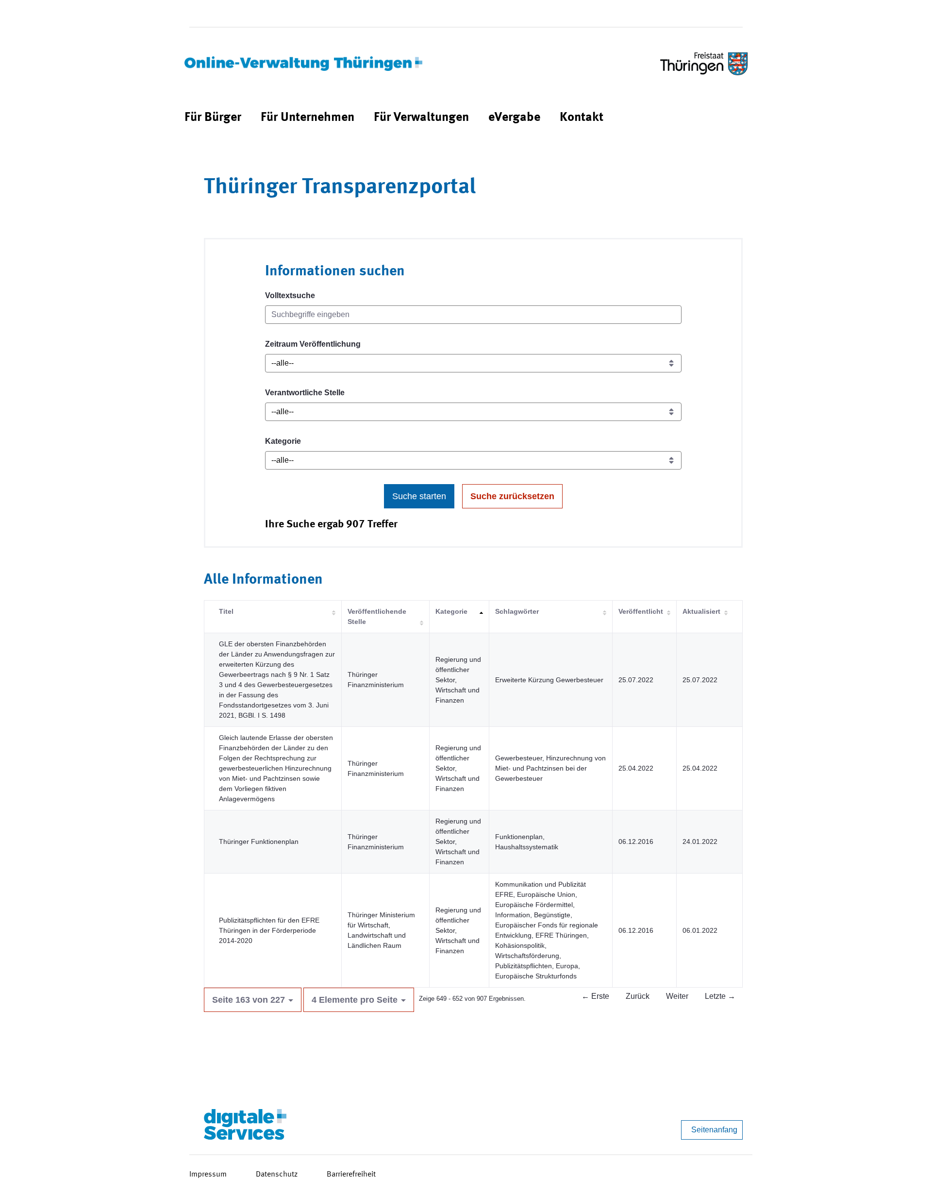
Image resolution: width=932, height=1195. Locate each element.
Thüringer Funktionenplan (259, 841)
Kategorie (283, 441)
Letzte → (720, 996)
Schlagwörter (517, 611)
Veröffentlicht (640, 611)
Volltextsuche (290, 295)
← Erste (595, 996)
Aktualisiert (701, 611)
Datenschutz (277, 1174)
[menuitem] (212, 117)
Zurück (637, 996)
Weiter (677, 996)
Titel (226, 611)
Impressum (208, 1174)
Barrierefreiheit (351, 1174)
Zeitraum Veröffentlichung (313, 344)
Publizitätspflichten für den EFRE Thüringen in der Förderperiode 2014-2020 (269, 930)
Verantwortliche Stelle (305, 392)
